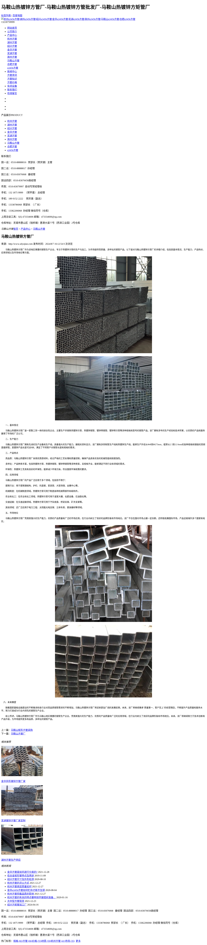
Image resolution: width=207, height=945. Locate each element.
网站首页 (12, 28)
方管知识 (12, 78)
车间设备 (12, 86)
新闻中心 (12, 71)
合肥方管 (12, 64)
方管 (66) (27, 941)
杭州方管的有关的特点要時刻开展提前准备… (31, 897)
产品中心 (12, 35)
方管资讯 (12, 75)
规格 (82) (18, 941)
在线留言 (12, 93)
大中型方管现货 (15, 901)
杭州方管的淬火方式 (18, 883)
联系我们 (12, 89)
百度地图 (17, 15)
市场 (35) (70, 941)
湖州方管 (12, 42)
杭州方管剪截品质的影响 (20, 893)
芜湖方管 (12, 53)
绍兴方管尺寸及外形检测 (20, 879)
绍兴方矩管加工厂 (17, 904)
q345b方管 (12, 68)
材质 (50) (46, 941)
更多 (78, 941)
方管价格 (12, 82)
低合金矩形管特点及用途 (20, 875)
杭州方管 (12, 39)
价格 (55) (37, 941)
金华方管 (12, 49)
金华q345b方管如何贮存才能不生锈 (26, 890)
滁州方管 (12, 57)
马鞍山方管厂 (18, 733)
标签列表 (6, 15)
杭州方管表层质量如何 (19, 886)
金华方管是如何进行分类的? (22, 872)
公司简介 (12, 31)
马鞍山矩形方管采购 (22, 730)
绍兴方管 (12, 46)
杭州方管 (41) (58, 941)
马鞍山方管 (13, 60)
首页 (15, 229)
